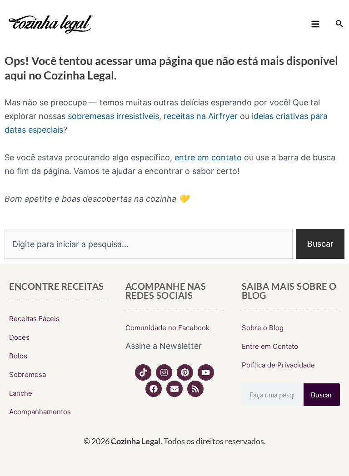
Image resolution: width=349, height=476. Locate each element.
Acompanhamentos (40, 411)
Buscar (321, 394)
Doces (19, 337)
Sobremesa (27, 374)
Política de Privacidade (278, 365)
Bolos (18, 356)
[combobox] (149, 244)
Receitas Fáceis (34, 318)
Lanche (20, 393)
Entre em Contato (270, 346)
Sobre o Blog (263, 327)
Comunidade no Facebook (167, 327)
